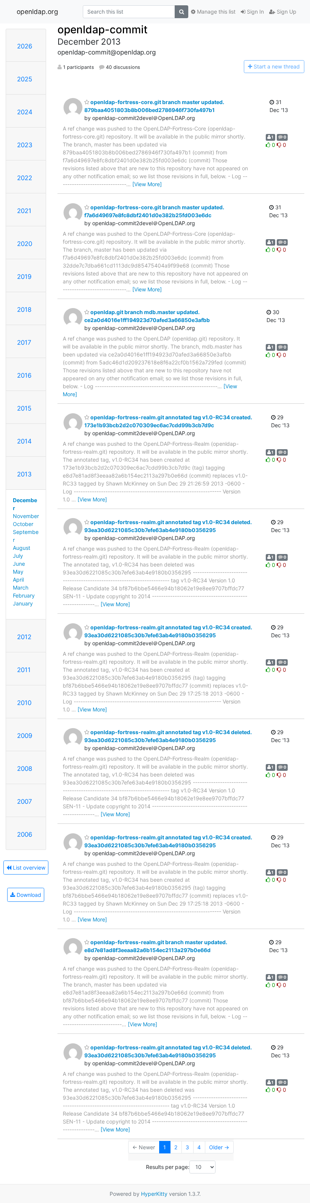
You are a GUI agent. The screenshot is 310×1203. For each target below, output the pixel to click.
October (23, 524)
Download (28, 895)
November (26, 516)
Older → (219, 1147)
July (18, 555)
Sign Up (285, 11)
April (18, 579)
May (18, 571)
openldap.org (37, 12)
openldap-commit (102, 29)
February (24, 595)
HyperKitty (154, 1194)
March (20, 587)
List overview (28, 867)
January (23, 603)
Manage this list (215, 11)
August (21, 548)
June (19, 563)
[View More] (147, 184)
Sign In (254, 11)
